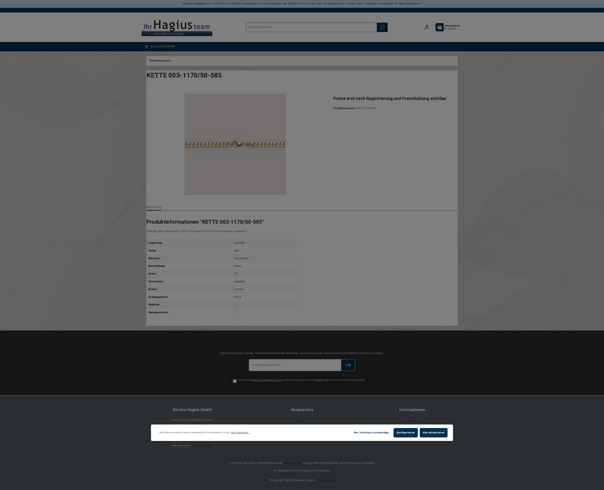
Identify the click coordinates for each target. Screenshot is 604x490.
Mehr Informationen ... (240, 432)
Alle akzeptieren (434, 432)
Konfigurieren (406, 432)
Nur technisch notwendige (371, 432)
